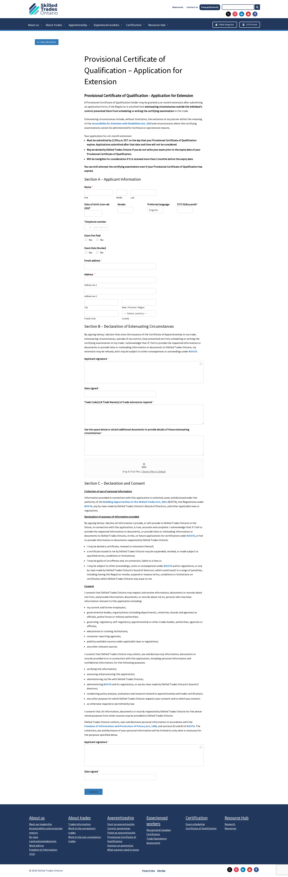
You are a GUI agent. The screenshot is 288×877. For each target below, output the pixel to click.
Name (88, 187)
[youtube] (247, 14)
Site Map (161, 870)
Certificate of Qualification (201, 828)
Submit (93, 791)
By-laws (33, 837)
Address (89, 274)
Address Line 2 (90, 296)
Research (230, 824)
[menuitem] (37, 26)
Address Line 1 (90, 285)
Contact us (192, 7)
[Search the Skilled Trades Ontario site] (258, 7)
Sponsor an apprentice (120, 845)
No (102, 239)
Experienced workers (106, 25)
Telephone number (95, 221)
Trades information (79, 824)
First (86, 197)
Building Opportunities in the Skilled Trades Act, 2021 (135, 501)
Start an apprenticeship (120, 824)
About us (33, 25)
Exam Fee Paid (92, 235)
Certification (134, 25)
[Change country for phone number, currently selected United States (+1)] (88, 227)
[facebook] (254, 14)
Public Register (226, 24)
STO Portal (251, 24)
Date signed (92, 388)
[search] (238, 7)
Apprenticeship (78, 25)
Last (132, 197)
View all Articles (48, 42)
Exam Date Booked (95, 248)
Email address (93, 260)
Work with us (36, 845)
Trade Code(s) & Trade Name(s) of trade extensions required (119, 402)
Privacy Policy (148, 870)
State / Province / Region (133, 307)
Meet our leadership (40, 824)
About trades (54, 25)
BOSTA (193, 351)
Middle (119, 197)
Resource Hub (156, 25)
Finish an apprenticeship (121, 832)
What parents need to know (123, 849)
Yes (90, 239)
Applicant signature (96, 358)
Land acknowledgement (42, 841)
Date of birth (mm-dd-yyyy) (97, 206)
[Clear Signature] (201, 363)
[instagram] (234, 14)
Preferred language (158, 204)
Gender (122, 204)
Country (125, 318)
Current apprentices (118, 828)
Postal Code (90, 318)
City (86, 307)
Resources (230, 828)
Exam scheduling (195, 824)
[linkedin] (241, 14)
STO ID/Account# (187, 204)
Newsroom (177, 7)
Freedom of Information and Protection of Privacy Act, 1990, (121, 726)
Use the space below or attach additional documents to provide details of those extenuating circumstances (136, 431)
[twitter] (227, 14)
